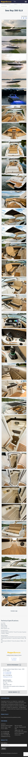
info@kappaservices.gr (7, 677)
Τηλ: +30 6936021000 (7, 673)
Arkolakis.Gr (9, 753)
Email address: (4, 743)
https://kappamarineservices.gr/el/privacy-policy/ (11, 717)
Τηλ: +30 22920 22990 (7, 672)
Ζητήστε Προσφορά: (14, 659)
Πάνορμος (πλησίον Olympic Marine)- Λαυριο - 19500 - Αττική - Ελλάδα (7, 727)
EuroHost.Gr (14, 753)
